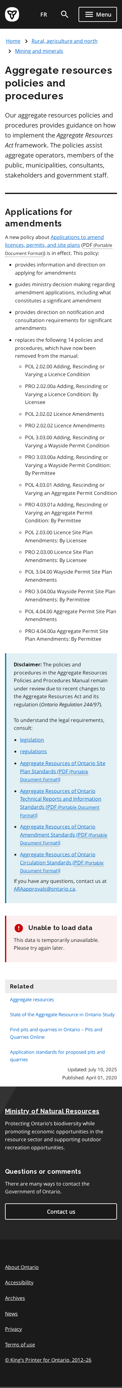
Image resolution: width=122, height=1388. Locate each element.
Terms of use (20, 1344)
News (11, 1313)
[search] (65, 14)
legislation (32, 739)
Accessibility (19, 1282)
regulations (33, 751)
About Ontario (22, 1267)
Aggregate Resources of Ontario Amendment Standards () (57, 834)
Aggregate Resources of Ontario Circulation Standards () (57, 862)
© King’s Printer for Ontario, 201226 (48, 1359)
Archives (15, 1298)
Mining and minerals (39, 50)
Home (13, 40)
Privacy (13, 1329)
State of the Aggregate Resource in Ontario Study (62, 1014)
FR (43, 14)
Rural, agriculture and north (65, 40)
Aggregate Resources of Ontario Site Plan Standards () (62, 771)
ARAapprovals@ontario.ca (44, 888)
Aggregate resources (32, 999)
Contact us (61, 1211)
